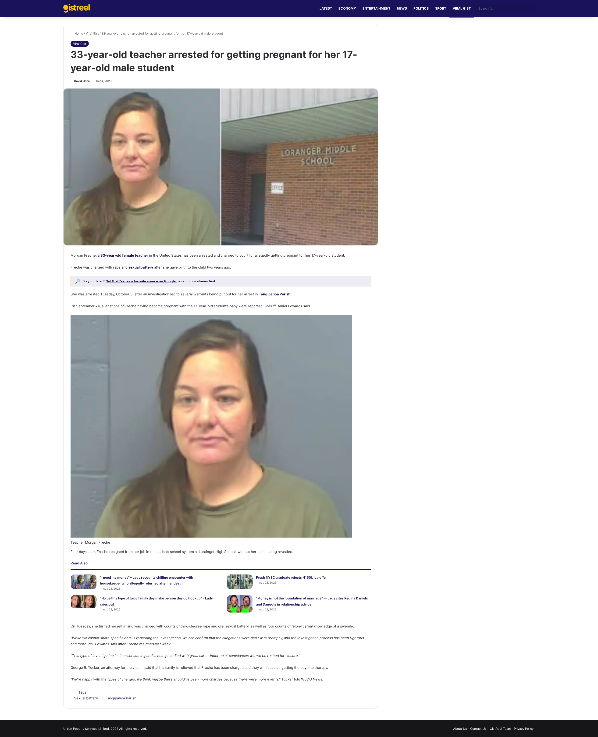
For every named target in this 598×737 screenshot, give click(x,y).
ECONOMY (347, 8)
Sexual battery (86, 698)
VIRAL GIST (462, 8)
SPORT (440, 8)
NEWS (402, 8)
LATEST (326, 8)
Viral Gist (92, 33)
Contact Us (478, 728)
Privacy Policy (524, 728)
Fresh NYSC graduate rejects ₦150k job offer (291, 577)
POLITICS (421, 8)
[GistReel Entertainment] (76, 8)
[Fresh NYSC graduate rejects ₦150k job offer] (240, 581)
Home (78, 33)
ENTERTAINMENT (376, 8)
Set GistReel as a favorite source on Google (141, 281)
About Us (460, 728)
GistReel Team (500, 728)
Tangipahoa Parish (121, 698)
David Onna (82, 81)
